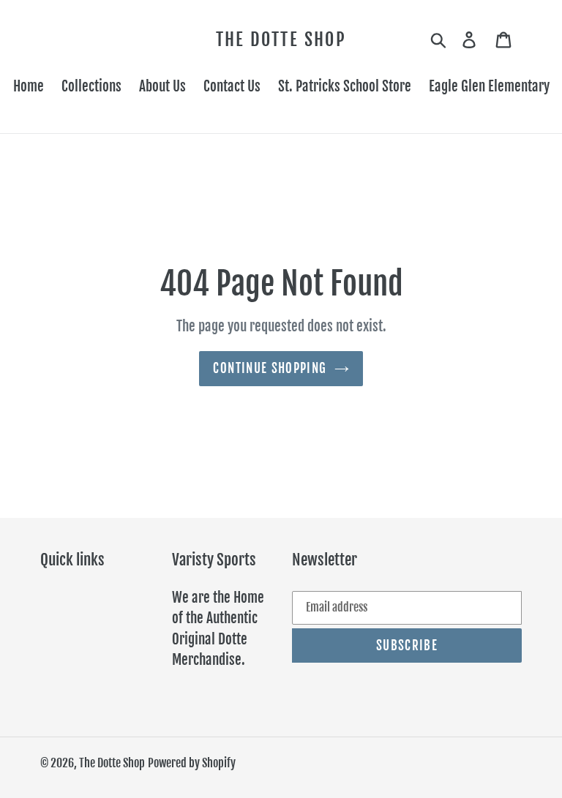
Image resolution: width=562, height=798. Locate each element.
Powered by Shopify (192, 763)
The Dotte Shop (281, 39)
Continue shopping (269, 368)
